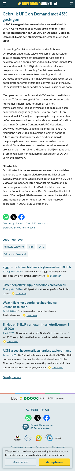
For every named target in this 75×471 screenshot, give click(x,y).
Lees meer (55, 275)
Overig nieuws (12, 377)
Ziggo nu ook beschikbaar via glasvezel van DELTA (37, 267)
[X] (13, 217)
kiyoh (16, 398)
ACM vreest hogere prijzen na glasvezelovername (37, 350)
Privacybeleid (42, 447)
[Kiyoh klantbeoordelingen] (40, 438)
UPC (41, 246)
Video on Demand (15, 254)
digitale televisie (14, 246)
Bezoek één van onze (41, 427)
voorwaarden (21, 447)
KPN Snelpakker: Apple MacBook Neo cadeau (34, 285)
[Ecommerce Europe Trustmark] (29, 438)
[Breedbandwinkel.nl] (37, 4)
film (31, 246)
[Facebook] (21, 217)
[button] (4, 4)
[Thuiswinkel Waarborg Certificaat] (18, 438)
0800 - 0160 (39, 410)
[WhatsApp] (6, 217)
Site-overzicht (58, 447)
